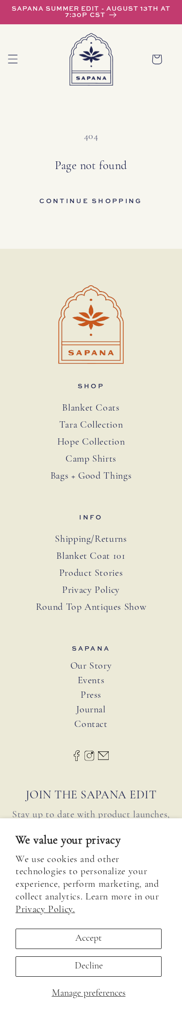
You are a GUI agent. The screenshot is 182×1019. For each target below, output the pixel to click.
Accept (88, 938)
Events (91, 681)
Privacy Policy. (45, 910)
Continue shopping (90, 200)
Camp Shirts (91, 459)
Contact (90, 724)
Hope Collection (91, 442)
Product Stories (91, 573)
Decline (89, 966)
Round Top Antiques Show (91, 607)
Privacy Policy (91, 590)
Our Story (91, 666)
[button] (12, 59)
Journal (90, 710)
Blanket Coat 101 (90, 556)
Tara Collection (91, 425)
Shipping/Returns (91, 539)
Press (91, 695)
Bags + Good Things (91, 476)
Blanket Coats (90, 408)
